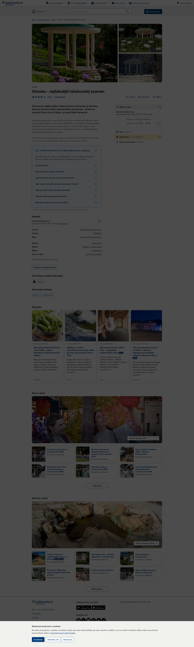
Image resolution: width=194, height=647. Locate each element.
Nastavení (67, 639)
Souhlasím (38, 639)
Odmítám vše (53, 639)
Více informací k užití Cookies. (63, 633)
